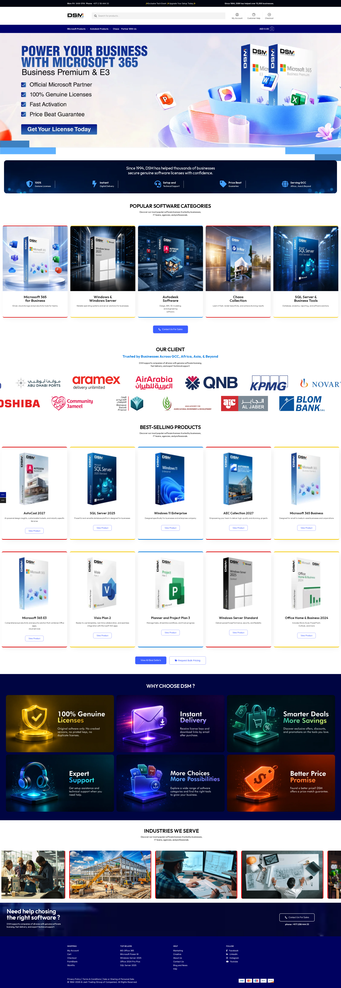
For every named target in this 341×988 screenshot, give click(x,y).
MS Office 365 (127, 950)
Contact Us (178, 961)
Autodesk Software (170, 299)
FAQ (175, 969)
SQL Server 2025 (128, 965)
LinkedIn (233, 954)
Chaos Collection (238, 299)
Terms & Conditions (92, 979)
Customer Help (253, 18)
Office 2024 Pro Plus (130, 961)
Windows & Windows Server (102, 299)
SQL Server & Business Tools (306, 299)
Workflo (71, 965)
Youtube (234, 961)
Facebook (233, 950)
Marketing (178, 950)
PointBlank (72, 961)
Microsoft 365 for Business (35, 299)
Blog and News (180, 965)
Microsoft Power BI (129, 954)
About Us (177, 958)
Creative (177, 954)
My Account (237, 18)
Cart (69, 954)
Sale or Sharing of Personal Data (118, 979)
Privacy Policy (74, 979)
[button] (267, 29)
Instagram (234, 958)
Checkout (269, 18)
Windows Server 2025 (130, 958)
